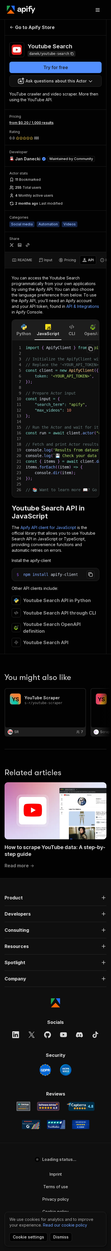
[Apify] (21, 10)
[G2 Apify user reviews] (31, 1124)
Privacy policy (55, 1199)
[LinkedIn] (15, 1034)
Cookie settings (28, 1237)
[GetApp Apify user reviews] (23, 1106)
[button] (55, 897)
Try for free (55, 67)
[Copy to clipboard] (90, 349)
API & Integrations (82, 306)
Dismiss (61, 1237)
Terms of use (55, 1186)
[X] (31, 1034)
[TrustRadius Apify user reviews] (56, 1124)
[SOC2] (66, 1070)
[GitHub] (47, 1034)
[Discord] (79, 1034)
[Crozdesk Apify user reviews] (80, 1124)
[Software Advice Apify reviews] (48, 1106)
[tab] (22, 260)
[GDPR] (45, 1070)
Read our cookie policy (65, 1225)
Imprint (56, 1174)
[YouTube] (63, 1034)
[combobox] (55, 81)
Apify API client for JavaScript (48, 527)
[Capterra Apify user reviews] (80, 1106)
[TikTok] (95, 1034)
